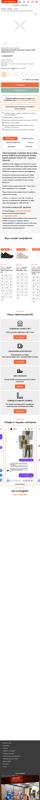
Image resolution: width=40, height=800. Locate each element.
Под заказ (5, 249)
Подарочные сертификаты (11, 756)
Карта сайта (7, 761)
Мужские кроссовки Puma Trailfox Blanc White (21, 268)
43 (6, 285)
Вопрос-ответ (7, 743)
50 (2, 300)
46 (6, 291)
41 (2, 282)
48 (10, 294)
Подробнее (20, 411)
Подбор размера (8, 753)
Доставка (6, 745)
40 (6, 278)
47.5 (6, 294)
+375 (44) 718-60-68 (23, 211)
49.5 (11, 297)
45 (10, 288)
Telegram (20, 221)
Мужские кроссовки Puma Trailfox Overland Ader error (6, 269)
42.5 (2, 285)
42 (10, 282)
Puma (12, 62)
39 (10, 275)
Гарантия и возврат (9, 751)
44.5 (6, 288)
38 (2, 275)
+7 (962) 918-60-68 (9, 216)
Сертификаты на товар (10, 759)
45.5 (2, 291)
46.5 (11, 291)
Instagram (11, 221)
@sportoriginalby (20, 494)
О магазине (20, 337)
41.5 (6, 282)
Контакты (6, 764)
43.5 (11, 285)
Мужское (24, 5)
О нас (5, 766)
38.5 (6, 275)
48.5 (2, 297)
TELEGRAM (32, 100)
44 (2, 288)
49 (6, 297)
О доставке (20, 362)
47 (2, 294)
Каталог (20, 386)
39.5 (2, 278)
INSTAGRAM (21, 100)
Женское (15, 5)
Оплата (5, 748)
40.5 (11, 278)
